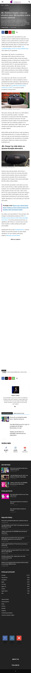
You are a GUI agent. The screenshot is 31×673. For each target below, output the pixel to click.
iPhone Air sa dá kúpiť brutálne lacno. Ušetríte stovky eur (15, 520)
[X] (6, 32)
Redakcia (4, 610)
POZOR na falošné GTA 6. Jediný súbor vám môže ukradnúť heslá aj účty (13, 557)
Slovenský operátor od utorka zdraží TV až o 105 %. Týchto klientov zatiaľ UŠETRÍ (15, 551)
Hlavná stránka (5, 599)
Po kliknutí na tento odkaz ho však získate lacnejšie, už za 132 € (15, 218)
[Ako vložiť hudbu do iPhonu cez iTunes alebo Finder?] (5, 496)
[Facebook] (3, 32)
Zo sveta (6, 10)
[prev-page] (2, 439)
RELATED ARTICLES (7, 413)
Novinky (6, 5)
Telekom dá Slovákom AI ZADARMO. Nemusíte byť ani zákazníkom (18, 433)
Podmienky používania (7, 613)
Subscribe (25, 447)
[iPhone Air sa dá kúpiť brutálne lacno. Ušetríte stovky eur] (5, 419)
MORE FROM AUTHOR (19, 413)
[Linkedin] (15, 406)
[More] (17, 32)
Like (6, 447)
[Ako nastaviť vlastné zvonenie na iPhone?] (5, 510)
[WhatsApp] (13, 32)
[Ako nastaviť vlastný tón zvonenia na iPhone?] (5, 503)
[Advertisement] (15, 304)
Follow (15, 447)
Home (2, 5)
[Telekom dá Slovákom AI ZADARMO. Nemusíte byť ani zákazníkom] (5, 433)
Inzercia (3, 606)
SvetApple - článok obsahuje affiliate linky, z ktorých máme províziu (14, 372)
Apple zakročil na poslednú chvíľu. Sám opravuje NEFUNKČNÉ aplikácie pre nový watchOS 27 (13, 538)
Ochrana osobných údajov (8, 615)
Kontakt (3, 608)
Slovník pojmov (5, 601)
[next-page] (5, 439)
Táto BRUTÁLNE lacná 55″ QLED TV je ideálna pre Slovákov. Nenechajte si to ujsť (19, 426)
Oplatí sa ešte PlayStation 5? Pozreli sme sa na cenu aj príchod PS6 (14, 544)
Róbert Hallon (5, 27)
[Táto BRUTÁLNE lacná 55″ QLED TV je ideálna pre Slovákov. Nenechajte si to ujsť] (5, 426)
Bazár (3, 604)
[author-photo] (15, 393)
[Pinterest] (9, 32)
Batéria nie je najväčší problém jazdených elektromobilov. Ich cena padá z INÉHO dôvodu (15, 563)
